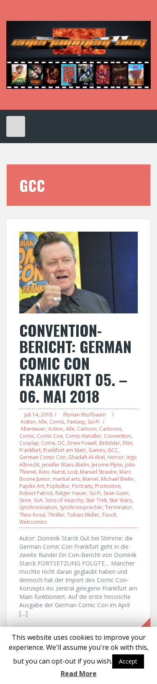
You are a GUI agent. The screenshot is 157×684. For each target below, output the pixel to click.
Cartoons (110, 428)
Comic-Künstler (83, 435)
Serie (25, 500)
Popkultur (57, 486)
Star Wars (120, 500)
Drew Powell (82, 443)
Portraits (82, 486)
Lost (72, 471)
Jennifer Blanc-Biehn (65, 464)
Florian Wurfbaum (84, 414)
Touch (109, 514)
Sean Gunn (116, 493)
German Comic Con (42, 457)
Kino (44, 471)
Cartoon (87, 428)
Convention (117, 435)
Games (96, 450)
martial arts (66, 478)
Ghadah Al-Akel (86, 457)
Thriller (56, 514)
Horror (115, 457)
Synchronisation (38, 507)
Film (127, 443)
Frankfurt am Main (64, 450)
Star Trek (96, 500)
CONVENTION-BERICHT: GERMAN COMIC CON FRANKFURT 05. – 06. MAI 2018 (75, 363)
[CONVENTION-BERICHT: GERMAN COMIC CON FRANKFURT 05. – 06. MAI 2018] (78, 272)
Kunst (58, 471)
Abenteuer (33, 428)
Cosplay (29, 443)
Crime (48, 443)
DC (61, 443)
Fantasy (76, 421)
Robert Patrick (36, 493)
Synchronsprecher (81, 507)
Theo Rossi (32, 514)
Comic (56, 421)
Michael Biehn (117, 478)
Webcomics (33, 521)
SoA (38, 500)
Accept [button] (128, 661)
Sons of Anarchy (64, 500)
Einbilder (109, 443)
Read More (79, 673)
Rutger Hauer (71, 493)
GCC (113, 450)
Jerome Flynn (107, 464)
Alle (42, 421)
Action (28, 421)
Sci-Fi (93, 421)
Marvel (90, 478)
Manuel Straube (98, 471)
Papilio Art (31, 486)
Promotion (108, 486)
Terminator (118, 507)
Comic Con (50, 435)
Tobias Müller (83, 514)
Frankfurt (30, 450)
